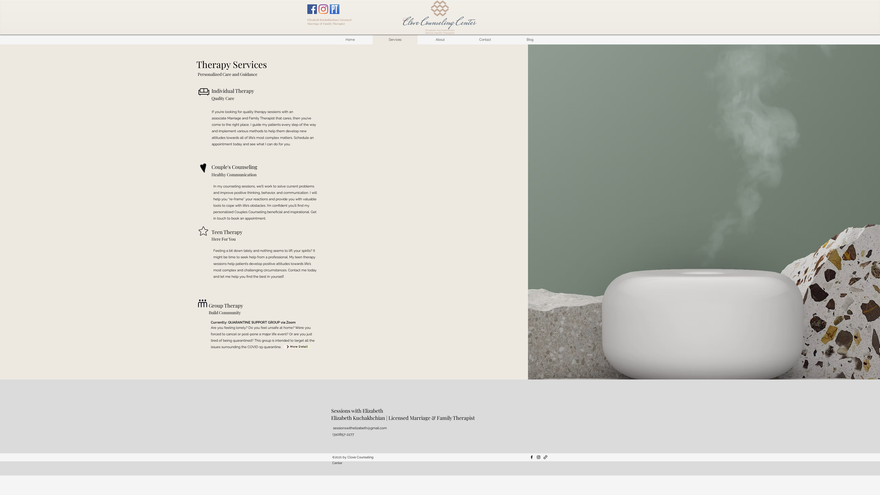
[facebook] (531, 457)
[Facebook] (312, 9)
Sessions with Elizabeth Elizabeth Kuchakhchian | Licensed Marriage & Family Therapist (403, 414)
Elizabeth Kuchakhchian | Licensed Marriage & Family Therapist (329, 21)
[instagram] (538, 457)
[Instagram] (323, 9)
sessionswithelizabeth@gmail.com (360, 428)
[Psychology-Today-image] (334, 9)
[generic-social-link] (545, 457)
